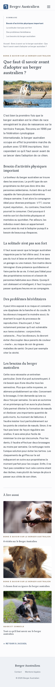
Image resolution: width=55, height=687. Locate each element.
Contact (18, 672)
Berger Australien (27, 665)
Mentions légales (32, 672)
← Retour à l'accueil (15, 644)
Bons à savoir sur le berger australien (27, 44)
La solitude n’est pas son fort (19, 28)
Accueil (6, 44)
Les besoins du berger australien (20, 36)
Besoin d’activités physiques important (24, 23)
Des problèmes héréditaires (18, 32)
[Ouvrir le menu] (49, 6)
